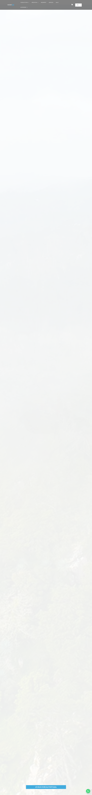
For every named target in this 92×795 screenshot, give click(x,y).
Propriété (43, 2)
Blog (57, 2)
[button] (88, 791)
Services (51, 2)
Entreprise (23, 7)
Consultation (24, 2)
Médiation (34, 2)
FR (77, 5)
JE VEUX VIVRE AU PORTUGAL (46, 787)
